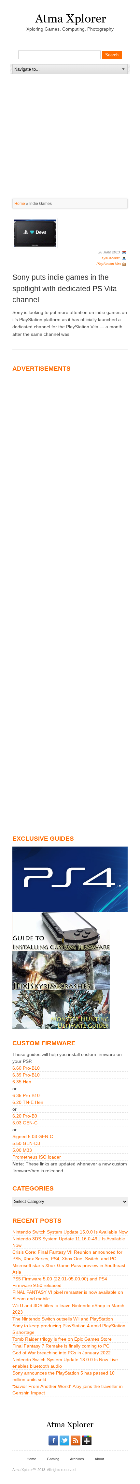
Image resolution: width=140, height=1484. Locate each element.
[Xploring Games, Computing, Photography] (70, 17)
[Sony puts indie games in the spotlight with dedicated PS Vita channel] (34, 232)
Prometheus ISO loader (36, 1157)
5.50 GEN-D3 (26, 1143)
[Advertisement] (70, 115)
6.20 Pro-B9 (24, 1116)
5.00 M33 (22, 1150)
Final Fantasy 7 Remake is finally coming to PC (60, 1345)
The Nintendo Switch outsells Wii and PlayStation (62, 1318)
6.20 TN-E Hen (27, 1102)
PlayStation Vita (108, 264)
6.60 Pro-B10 (26, 1068)
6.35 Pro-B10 (26, 1095)
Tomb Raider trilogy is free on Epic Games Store (62, 1339)
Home (19, 203)
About (99, 1459)
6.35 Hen (21, 1081)
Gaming (53, 1459)
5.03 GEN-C (24, 1122)
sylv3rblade (111, 258)
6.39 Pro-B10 (26, 1074)
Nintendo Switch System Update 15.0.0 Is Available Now (70, 1231)
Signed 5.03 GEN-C (32, 1136)
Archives (77, 1459)
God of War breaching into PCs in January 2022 (61, 1352)
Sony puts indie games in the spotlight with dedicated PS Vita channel (64, 288)
